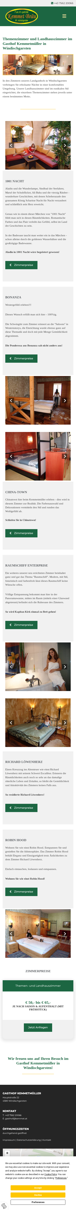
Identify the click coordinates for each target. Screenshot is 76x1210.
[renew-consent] (4, 1206)
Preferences (38, 1202)
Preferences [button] (61, 1178)
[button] (21, 265)
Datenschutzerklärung (29, 1140)
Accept (38, 1188)
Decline (38, 1195)
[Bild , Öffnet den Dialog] (38, 145)
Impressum (9, 1140)
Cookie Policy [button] (50, 1174)
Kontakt (46, 1140)
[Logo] (29, 16)
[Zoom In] (7, 1153)
